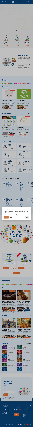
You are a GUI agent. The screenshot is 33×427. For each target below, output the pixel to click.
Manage (27, 217)
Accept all (6, 217)
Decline (11, 217)
